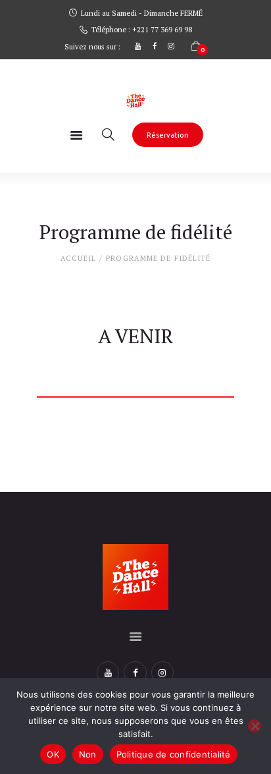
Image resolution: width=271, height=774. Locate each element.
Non (88, 754)
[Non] (254, 726)
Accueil (79, 258)
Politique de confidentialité (173, 754)
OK (53, 754)
